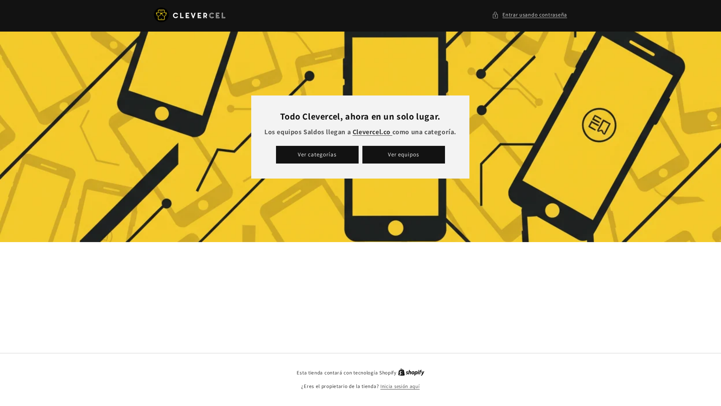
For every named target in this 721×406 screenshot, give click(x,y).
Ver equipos (403, 154)
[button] (529, 15)
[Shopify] (411, 373)
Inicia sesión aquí (400, 386)
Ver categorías (317, 154)
